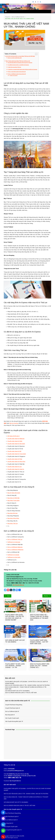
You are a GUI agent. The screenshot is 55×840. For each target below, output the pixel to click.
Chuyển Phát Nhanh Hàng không (13, 704)
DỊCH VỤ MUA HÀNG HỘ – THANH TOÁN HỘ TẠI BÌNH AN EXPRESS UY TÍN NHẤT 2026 (26, 797)
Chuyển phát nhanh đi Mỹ (14, 451)
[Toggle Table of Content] (35, 54)
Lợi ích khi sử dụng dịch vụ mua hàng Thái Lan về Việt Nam (20, 56)
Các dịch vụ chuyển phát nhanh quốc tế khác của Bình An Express (22, 69)
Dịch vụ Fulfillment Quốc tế (12, 711)
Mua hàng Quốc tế (10, 714)
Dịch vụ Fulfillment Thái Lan (14, 539)
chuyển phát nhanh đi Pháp (14, 459)
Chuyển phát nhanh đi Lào (14, 466)
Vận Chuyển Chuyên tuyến (12, 718)
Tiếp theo (46, 595)
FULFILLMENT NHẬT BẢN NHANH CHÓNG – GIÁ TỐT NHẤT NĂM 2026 (39, 641)
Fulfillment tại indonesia (13, 542)
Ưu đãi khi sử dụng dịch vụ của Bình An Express (18, 64)
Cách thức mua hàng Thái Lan (14, 67)
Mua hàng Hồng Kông (13, 518)
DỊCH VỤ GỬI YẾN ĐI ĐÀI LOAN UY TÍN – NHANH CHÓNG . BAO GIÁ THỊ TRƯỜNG (27, 685)
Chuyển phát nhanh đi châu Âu (15, 469)
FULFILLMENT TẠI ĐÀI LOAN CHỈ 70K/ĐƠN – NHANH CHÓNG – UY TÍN (15, 665)
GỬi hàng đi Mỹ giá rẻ (13, 436)
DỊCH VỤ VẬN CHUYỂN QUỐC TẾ (18, 6)
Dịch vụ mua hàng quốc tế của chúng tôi (17, 71)
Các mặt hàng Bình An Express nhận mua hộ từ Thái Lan (20, 62)
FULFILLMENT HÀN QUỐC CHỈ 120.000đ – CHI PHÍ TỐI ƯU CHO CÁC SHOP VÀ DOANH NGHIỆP (27, 789)
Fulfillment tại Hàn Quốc (13, 557)
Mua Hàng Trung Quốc (13, 500)
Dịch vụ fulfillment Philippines (15, 549)
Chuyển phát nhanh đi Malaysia (15, 438)
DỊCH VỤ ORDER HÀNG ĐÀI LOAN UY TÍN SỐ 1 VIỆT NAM (21, 692)
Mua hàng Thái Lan (12, 523)
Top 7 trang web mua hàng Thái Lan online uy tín (18, 61)
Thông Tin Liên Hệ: (13, 75)
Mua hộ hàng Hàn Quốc (13, 492)
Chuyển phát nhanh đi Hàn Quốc (16, 443)
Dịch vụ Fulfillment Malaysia (14, 547)
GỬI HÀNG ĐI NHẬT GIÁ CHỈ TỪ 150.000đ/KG (17, 690)
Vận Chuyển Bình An (18, 585)
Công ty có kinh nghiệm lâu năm (15, 57)
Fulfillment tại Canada (13, 554)
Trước (8, 595)
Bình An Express (13, 423)
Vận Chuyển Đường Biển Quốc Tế (14, 721)
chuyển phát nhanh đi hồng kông (16, 461)
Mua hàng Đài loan (12, 513)
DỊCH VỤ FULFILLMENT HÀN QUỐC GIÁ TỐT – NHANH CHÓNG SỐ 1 (39, 665)
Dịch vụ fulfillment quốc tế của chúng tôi (17, 73)
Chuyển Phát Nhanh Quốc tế (12, 708)
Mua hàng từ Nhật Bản (13, 498)
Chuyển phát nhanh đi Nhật (14, 441)
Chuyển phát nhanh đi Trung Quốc (16, 454)
